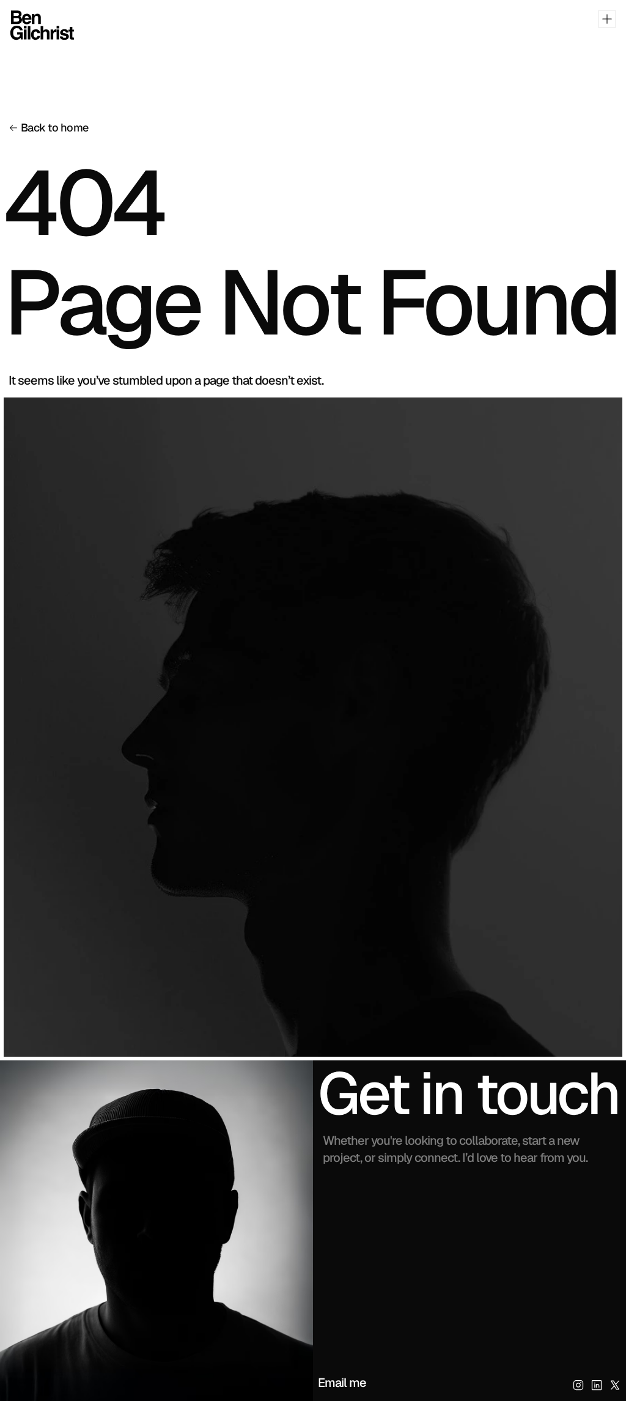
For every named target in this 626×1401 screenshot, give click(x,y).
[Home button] (31, 25)
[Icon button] (578, 1385)
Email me (342, 1383)
